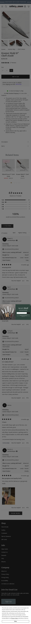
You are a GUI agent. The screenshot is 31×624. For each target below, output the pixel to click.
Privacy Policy (14, 618)
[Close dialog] (30, 304)
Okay (15, 621)
